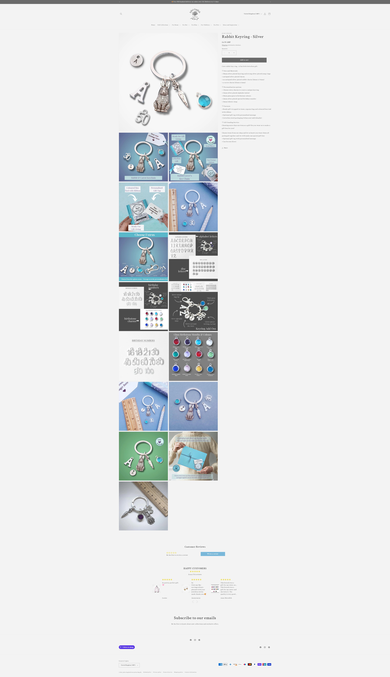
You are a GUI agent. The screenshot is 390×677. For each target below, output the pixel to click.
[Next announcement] (270, 2)
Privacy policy (157, 672)
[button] (121, 14)
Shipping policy (178, 672)
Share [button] (226, 148)
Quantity (225, 49)
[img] (195, 571)
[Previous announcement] (119, 2)
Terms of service (167, 672)
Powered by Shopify (136, 672)
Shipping (224, 45)
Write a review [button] (212, 554)
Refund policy (147, 672)
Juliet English (126, 672)
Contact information (191, 672)
